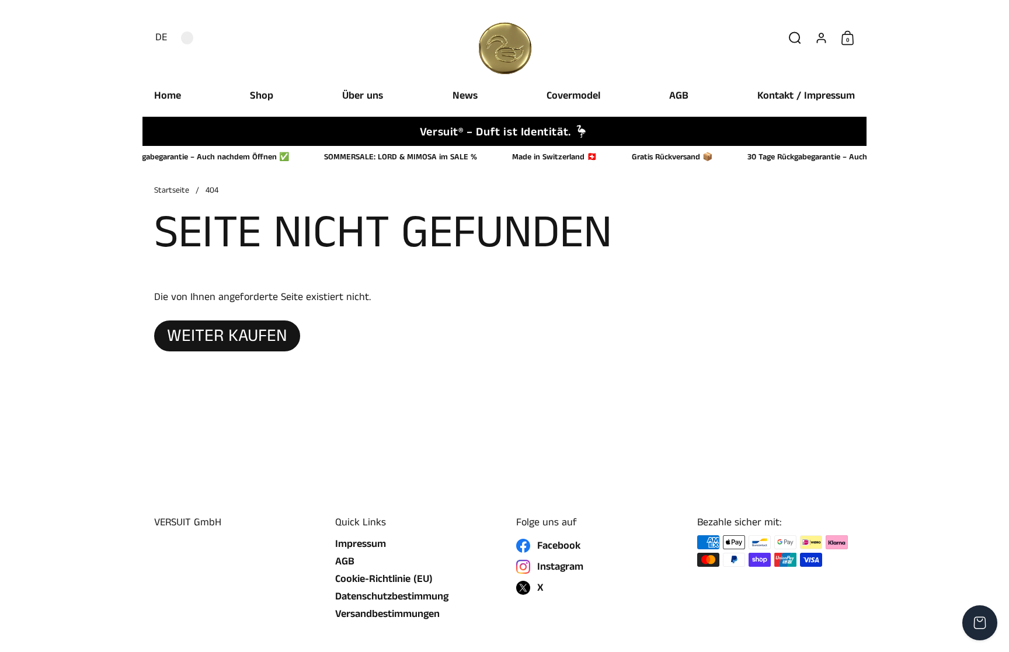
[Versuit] (504, 38)
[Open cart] (979, 622)
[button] (158, 38)
